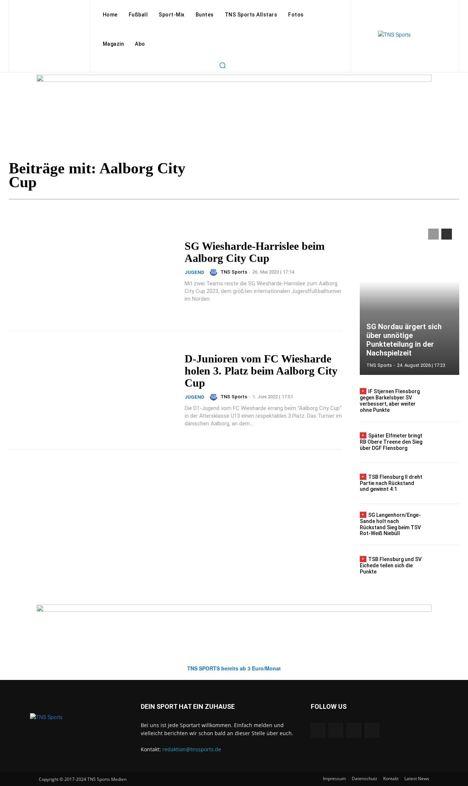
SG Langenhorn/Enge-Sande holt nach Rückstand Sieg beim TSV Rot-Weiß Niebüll (390, 524)
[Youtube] (372, 730)
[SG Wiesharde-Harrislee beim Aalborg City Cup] (92, 271)
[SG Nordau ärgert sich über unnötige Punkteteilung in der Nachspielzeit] (409, 298)
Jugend (194, 272)
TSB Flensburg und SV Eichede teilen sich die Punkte (391, 565)
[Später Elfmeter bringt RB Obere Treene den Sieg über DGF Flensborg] (444, 442)
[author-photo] (214, 272)
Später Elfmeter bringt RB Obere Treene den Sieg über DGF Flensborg (391, 442)
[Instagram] (336, 730)
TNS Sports (233, 272)
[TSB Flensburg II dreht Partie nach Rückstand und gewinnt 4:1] (444, 483)
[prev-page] (433, 234)
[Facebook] (318, 730)
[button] (222, 65)
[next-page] (446, 234)
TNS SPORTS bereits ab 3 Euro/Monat (234, 668)
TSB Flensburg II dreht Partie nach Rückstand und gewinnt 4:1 (391, 483)
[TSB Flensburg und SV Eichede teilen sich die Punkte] (444, 565)
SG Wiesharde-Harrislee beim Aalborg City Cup (255, 252)
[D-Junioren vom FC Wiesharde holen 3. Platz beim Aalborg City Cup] (92, 390)
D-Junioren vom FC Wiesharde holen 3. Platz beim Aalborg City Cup (261, 371)
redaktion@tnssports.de (191, 749)
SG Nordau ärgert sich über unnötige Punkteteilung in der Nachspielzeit (404, 339)
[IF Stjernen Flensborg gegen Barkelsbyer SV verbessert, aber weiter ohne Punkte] (444, 401)
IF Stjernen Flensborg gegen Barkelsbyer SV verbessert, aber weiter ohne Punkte (390, 400)
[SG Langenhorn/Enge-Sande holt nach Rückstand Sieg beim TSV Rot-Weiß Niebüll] (444, 524)
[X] (354, 730)
